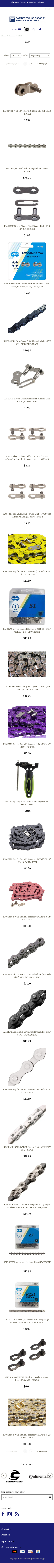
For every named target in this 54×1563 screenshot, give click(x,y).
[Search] (34, 29)
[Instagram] (9, 1514)
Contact (47, 9)
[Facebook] (2, 1514)
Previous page (11, 64)
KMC (20, 36)
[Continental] (40, 1476)
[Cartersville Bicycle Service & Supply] (27, 19)
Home (3, 36)
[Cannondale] (14, 1476)
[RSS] (17, 1514)
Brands (12, 36)
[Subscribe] (50, 1496)
